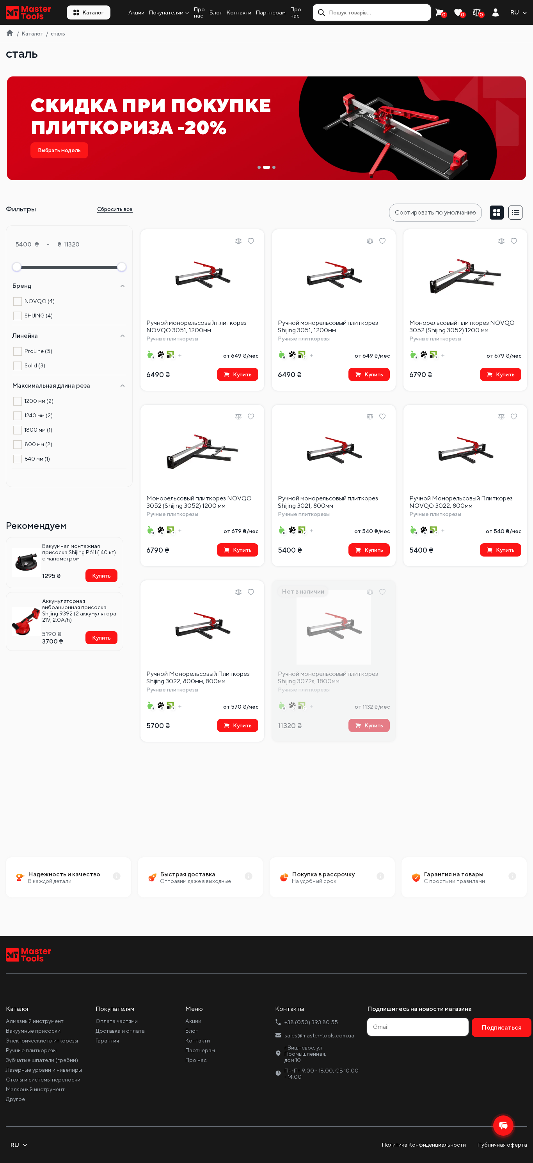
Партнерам (271, 12)
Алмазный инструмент (35, 1021)
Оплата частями (117, 1021)
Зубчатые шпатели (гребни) (42, 1060)
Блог (216, 12)
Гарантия (107, 1040)
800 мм (38, 444)
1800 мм (38, 430)
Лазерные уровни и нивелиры (44, 1070)
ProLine (38, 351)
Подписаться (501, 1027)
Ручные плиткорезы (31, 1050)
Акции (136, 12)
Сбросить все (115, 209)
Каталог (93, 12)
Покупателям (166, 12)
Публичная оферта (502, 1145)
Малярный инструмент (35, 1089)
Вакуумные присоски (33, 1031)
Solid (35, 365)
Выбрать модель (59, 150)
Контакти (239, 12)
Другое (15, 1099)
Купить (101, 576)
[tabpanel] (266, 128)
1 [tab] (259, 167)
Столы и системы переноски (43, 1079)
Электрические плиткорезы (42, 1040)
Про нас (199, 12)
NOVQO (40, 301)
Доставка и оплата (120, 1031)
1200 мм (39, 401)
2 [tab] (266, 167)
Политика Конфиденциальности (424, 1145)
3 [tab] (273, 167)
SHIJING (39, 315)
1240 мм (39, 415)
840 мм (37, 459)
